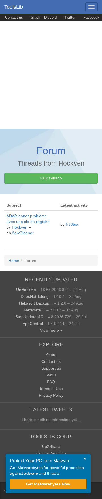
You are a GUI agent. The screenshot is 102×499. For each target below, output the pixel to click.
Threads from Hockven (51, 163)
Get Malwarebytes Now (48, 484)
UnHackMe (26, 289)
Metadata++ (34, 310)
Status (51, 375)
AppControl (33, 323)
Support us (51, 368)
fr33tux (72, 224)
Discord (50, 17)
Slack (35, 17)
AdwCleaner (23, 233)
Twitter (69, 17)
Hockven (20, 227)
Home (13, 260)
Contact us (13, 17)
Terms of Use (51, 388)
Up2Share (51, 446)
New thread (51, 178)
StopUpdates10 (29, 316)
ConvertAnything (51, 453)
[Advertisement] (51, 75)
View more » (51, 330)
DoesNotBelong (35, 296)
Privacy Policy (51, 395)
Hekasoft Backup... (36, 303)
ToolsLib (13, 7)
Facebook (90, 17)
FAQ (51, 381)
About (51, 354)
